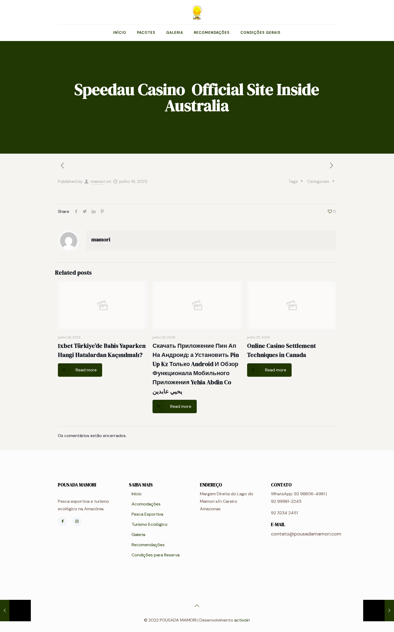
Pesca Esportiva (147, 514)
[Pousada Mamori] (197, 12)
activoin (242, 620)
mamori (98, 181)
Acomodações (146, 504)
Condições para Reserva (156, 555)
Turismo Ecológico (150, 524)
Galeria (138, 534)
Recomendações (148, 545)
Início (137, 494)
